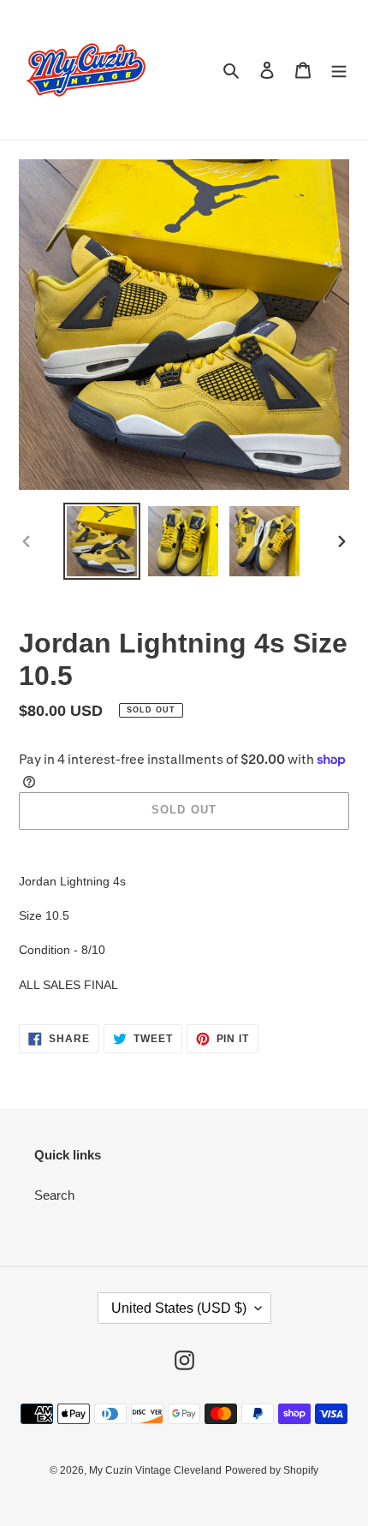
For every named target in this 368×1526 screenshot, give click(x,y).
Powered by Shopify (271, 1470)
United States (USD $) (178, 1308)
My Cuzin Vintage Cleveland (155, 1470)
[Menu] (339, 69)
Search (54, 1195)
